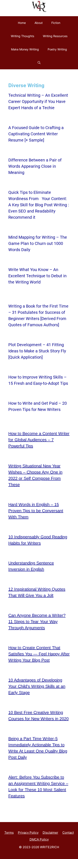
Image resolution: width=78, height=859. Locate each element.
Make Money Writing (25, 49)
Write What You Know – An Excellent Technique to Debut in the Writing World (37, 276)
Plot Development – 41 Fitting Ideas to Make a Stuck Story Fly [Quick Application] (37, 351)
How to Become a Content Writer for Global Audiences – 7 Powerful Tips (38, 439)
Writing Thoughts (22, 36)
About (39, 22)
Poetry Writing (57, 49)
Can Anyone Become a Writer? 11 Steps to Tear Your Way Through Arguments (37, 621)
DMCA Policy (39, 839)
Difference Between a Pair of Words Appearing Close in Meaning (35, 166)
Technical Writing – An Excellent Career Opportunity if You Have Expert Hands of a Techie (38, 101)
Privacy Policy (28, 833)
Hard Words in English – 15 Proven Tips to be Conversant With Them (35, 510)
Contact (68, 833)
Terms (9, 833)
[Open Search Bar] (39, 62)
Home (22, 22)
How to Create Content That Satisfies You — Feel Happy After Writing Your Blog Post (39, 653)
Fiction (55, 22)
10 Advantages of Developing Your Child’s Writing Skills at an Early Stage (36, 686)
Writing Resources (55, 36)
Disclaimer (50, 833)
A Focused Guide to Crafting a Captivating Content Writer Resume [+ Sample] (36, 134)
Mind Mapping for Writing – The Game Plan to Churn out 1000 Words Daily (37, 243)
